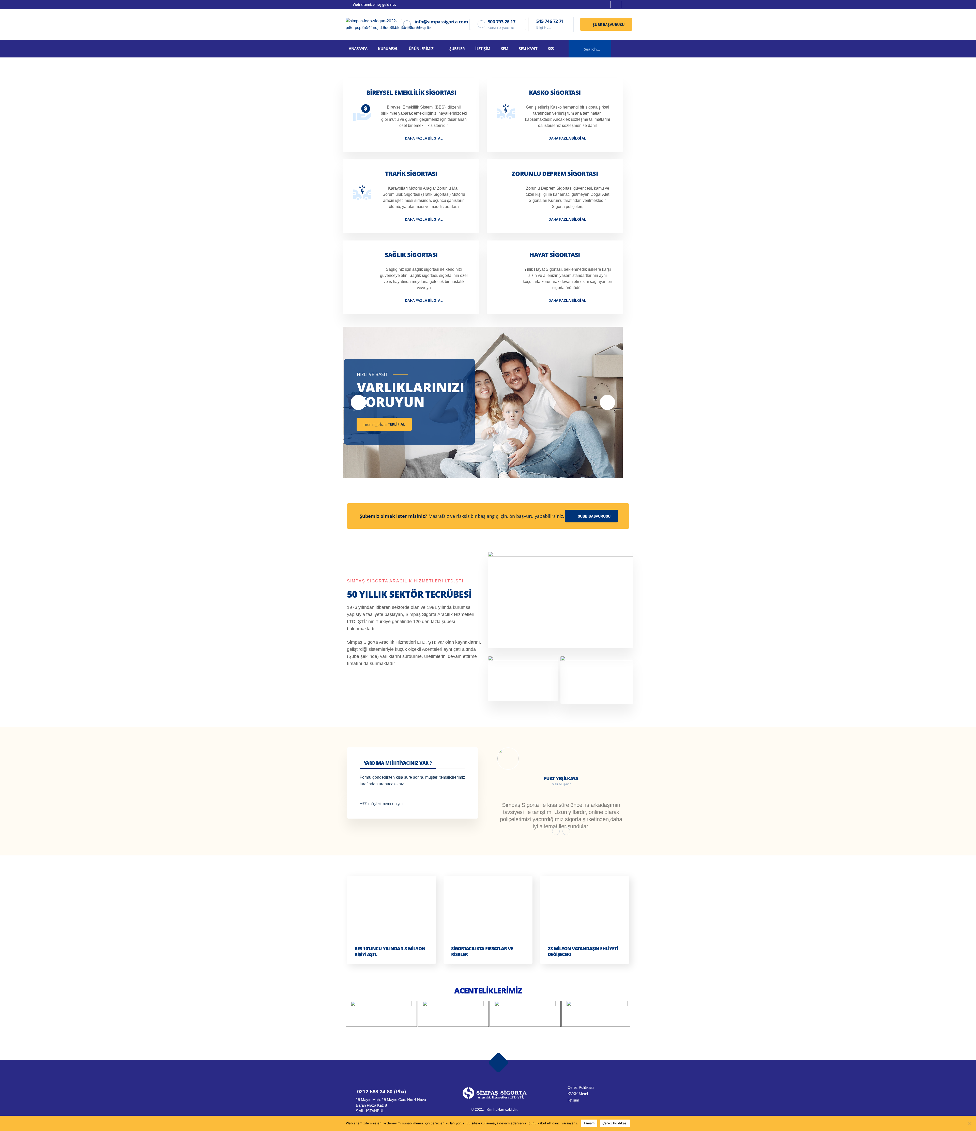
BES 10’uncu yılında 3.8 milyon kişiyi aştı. (390, 951)
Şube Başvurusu (608, 24)
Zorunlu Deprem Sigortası (555, 173)
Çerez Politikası (615, 1123)
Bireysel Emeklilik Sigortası (411, 92)
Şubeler (457, 48)
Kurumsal (388, 48)
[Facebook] (606, 4)
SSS (551, 48)
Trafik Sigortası (411, 173)
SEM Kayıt (528, 48)
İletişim (482, 48)
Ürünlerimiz (421, 48)
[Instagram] (617, 4)
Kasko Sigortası (555, 92)
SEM (504, 48)
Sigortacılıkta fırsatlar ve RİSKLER (482, 951)
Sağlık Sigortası (411, 254)
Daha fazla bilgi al (424, 138)
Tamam (588, 1123)
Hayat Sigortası (554, 254)
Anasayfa (358, 48)
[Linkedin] (628, 4)
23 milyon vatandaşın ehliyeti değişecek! (583, 951)
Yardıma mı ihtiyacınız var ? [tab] (398, 763)
